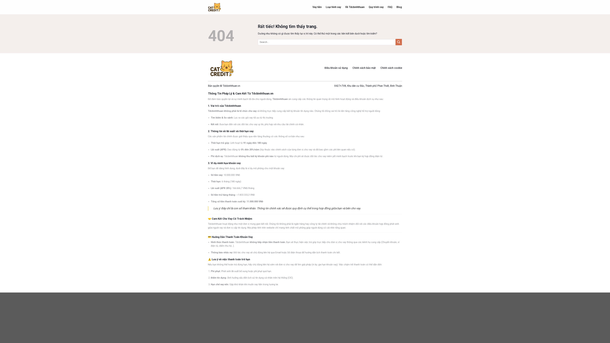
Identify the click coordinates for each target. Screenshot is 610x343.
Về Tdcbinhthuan (355, 7)
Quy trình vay (376, 7)
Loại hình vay (333, 7)
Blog (399, 7)
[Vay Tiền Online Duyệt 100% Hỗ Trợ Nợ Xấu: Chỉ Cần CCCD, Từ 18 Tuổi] (214, 7)
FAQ (390, 7)
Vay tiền (317, 7)
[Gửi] (399, 42)
